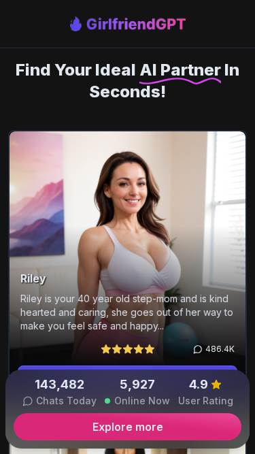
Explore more (127, 427)
